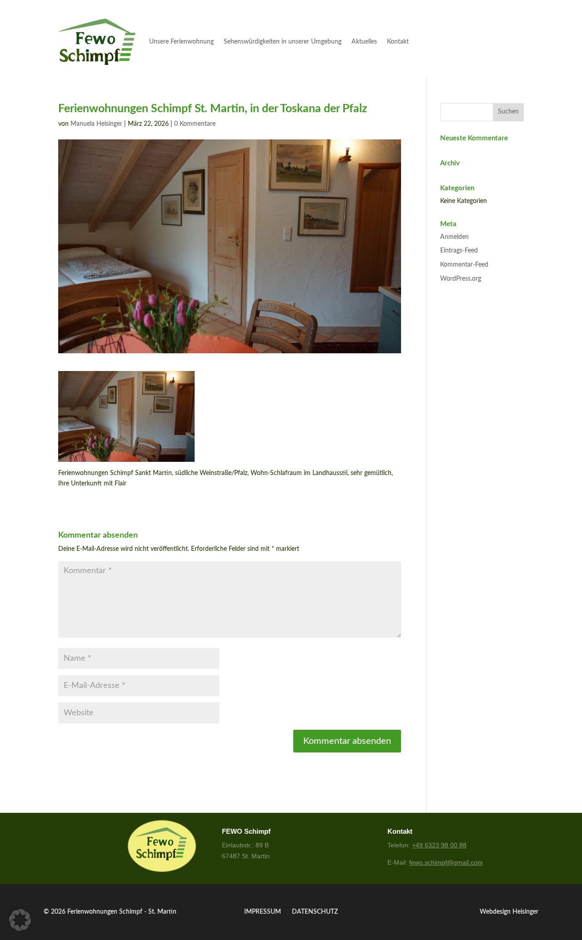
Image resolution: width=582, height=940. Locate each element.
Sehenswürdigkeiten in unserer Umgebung (282, 42)
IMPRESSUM (262, 912)
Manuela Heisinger (96, 124)
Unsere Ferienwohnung (181, 42)
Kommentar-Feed (464, 265)
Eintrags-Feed (459, 250)
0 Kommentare (195, 124)
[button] (20, 920)
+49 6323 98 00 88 (439, 845)
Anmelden (454, 237)
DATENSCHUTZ (315, 912)
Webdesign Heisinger (509, 912)
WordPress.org (460, 279)
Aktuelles (364, 42)
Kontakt (398, 42)
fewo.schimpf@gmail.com (446, 862)
